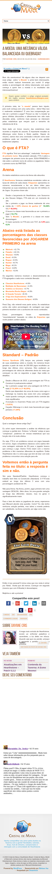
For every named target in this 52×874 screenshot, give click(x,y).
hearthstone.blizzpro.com (37, 98)
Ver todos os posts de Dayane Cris (33, 647)
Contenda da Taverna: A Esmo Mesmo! (37, 667)
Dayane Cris (11, 59)
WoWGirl (26, 8)
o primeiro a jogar (10, 618)
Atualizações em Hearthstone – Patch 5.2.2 (13, 667)
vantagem (23, 618)
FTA (31, 614)
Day (13, 614)
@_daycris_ (43, 643)
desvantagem (22, 614)
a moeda (26, 106)
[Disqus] (26, 711)
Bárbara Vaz (43, 868)
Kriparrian (41, 317)
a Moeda (23, 80)
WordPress (17, 868)
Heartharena (10, 180)
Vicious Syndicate (11, 360)
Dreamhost (33, 870)
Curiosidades (43, 59)
